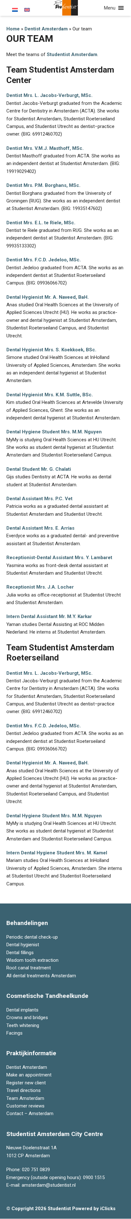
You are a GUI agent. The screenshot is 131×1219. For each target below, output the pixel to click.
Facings (14, 1033)
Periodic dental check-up (32, 937)
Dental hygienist (22, 945)
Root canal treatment (28, 968)
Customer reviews (25, 1106)
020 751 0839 (36, 1169)
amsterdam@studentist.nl (49, 1185)
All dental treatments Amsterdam (41, 976)
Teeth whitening (22, 1025)
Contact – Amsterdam (29, 1113)
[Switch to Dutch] (15, 10)
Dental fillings (20, 952)
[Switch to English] (27, 10)
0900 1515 (94, 1177)
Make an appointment (29, 1075)
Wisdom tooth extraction (32, 960)
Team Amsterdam (25, 1098)
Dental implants (22, 1010)
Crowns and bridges (27, 1017)
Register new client (26, 1083)
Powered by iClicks (93, 1208)
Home (13, 29)
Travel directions (23, 1090)
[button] (109, 8)
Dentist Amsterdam (46, 29)
